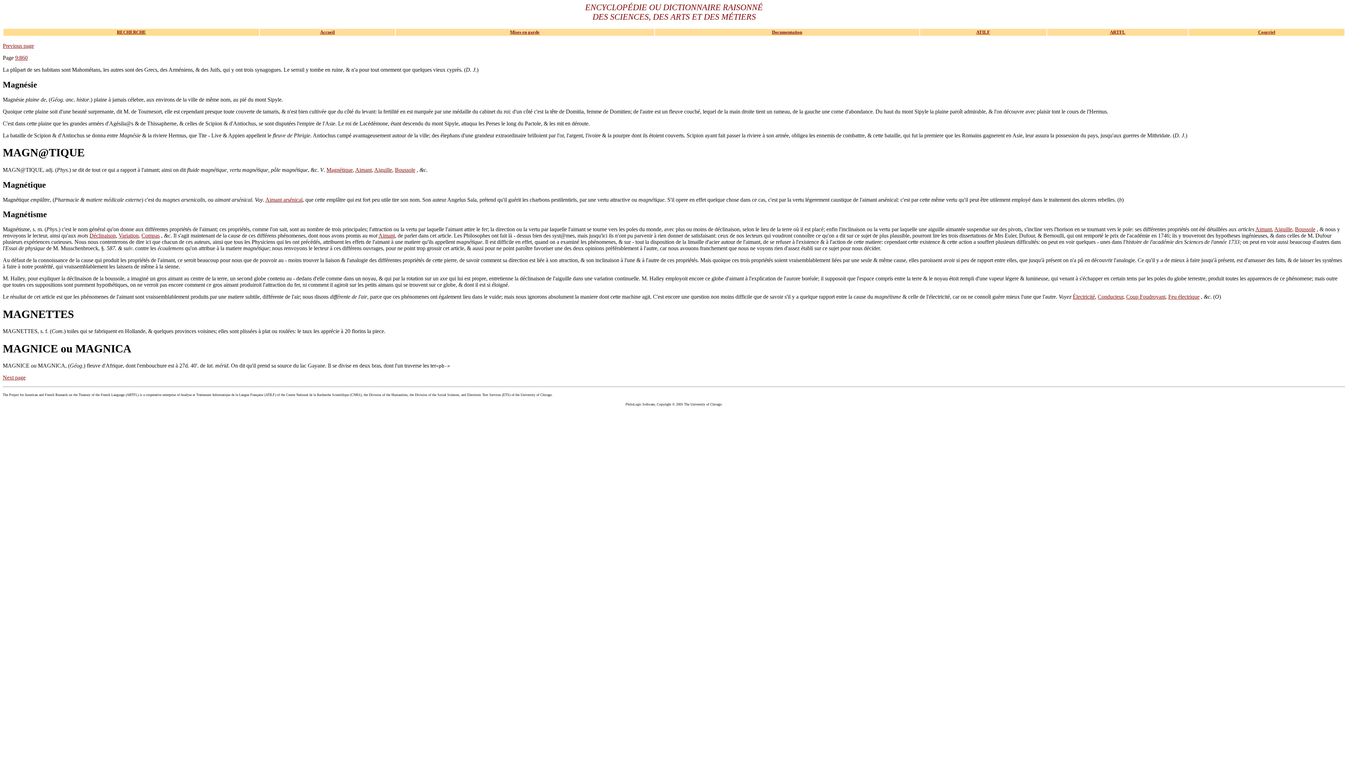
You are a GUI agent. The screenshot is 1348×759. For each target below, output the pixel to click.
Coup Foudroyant (1145, 297)
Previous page (18, 46)
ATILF (983, 32)
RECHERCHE (131, 32)
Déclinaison (103, 236)
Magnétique (339, 170)
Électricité (1084, 297)
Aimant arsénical (284, 200)
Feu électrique (1184, 297)
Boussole (405, 170)
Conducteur (1110, 297)
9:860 (21, 58)
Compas (150, 236)
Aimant (363, 170)
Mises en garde (525, 32)
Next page (14, 378)
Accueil (327, 32)
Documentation (787, 32)
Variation (129, 236)
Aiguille (383, 170)
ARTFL (1117, 32)
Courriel (1266, 32)
